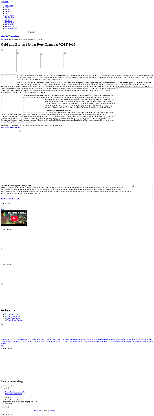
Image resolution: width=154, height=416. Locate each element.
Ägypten (119, 341)
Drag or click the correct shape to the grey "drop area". (21, 402)
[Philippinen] (75, 68)
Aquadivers (112, 341)
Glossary (52, 410)
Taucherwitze (9, 26)
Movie (144, 339)
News (7, 11)
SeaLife (3, 343)
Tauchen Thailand (70, 341)
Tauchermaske (5, 339)
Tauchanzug (59, 341)
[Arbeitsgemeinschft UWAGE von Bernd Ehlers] (51, 67)
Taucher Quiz (9, 17)
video (43, 339)
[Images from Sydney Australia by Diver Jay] (12, 261)
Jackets (13, 339)
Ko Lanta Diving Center (18, 341)
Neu (6, 13)
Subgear (118, 339)
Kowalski (66, 339)
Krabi (134, 339)
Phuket (29, 341)
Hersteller (42, 341)
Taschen (98, 339)
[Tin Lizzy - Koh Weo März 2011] (28, 68)
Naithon (92, 339)
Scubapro (35, 341)
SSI (56, 339)
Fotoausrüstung (127, 341)
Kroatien (150, 341)
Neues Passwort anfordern (13, 394)
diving (8, 341)
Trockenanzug (50, 341)
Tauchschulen (9, 23)
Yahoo (16, 314)
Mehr (2, 345)
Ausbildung (9, 6)
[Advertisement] (10, 240)
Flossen (32, 339)
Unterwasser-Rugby (22, 339)
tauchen (86, 339)
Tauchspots (8, 21)
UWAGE (149, 339)
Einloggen (4, 36)
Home (7, 9)
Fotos (7, 7)
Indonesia (80, 339)
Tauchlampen (92, 341)
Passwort (4, 388)
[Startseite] (4, 2)
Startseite (4, 39)
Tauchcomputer (126, 339)
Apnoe (3, 341)
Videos (7, 19)
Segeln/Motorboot (11, 28)
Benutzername (6, 386)
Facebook (20, 320)
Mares (135, 341)
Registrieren (15, 36)
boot (71, 339)
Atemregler (104, 339)
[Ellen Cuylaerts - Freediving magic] (10, 305)
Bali (113, 339)
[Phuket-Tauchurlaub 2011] (9, 71)
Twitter (17, 318)
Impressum (37, 410)
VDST (3, 205)
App (110, 339)
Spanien (138, 339)
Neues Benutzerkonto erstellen (15, 392)
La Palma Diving (81, 341)
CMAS (144, 341)
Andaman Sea (50, 339)
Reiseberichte (9, 15)
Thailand (38, 339)
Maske (139, 341)
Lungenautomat (102, 341)
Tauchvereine (9, 24)
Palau (75, 339)
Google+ (19, 316)
